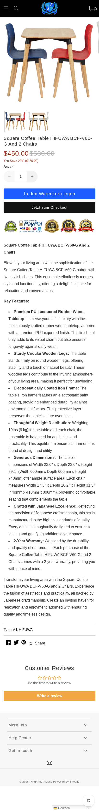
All (15, 630)
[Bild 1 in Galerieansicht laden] (15, 121)
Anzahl (9, 166)
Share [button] (40, 643)
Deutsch (63, 808)
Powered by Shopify (66, 781)
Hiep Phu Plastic (41, 781)
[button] (6, 8)
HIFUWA (26, 630)
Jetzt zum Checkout (49, 207)
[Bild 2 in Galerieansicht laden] (38, 121)
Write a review (49, 696)
